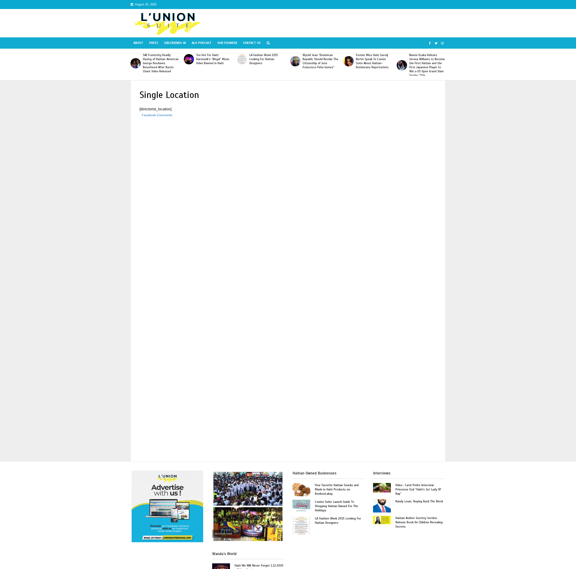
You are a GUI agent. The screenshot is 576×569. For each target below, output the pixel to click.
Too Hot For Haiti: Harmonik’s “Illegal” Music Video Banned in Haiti (213, 59)
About (138, 43)
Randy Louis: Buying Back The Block (419, 501)
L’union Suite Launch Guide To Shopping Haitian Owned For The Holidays (336, 506)
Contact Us (252, 43)
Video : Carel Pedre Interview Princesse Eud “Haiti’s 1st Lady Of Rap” (418, 489)
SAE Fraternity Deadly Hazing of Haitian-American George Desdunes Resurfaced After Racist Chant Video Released (161, 63)
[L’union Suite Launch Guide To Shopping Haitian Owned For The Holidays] (301, 506)
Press (153, 43)
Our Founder (227, 43)
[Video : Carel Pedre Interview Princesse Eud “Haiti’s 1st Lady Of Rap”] (382, 487)
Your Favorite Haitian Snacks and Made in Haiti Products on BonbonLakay (337, 489)
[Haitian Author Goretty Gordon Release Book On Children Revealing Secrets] (382, 519)
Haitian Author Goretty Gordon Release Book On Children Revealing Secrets (419, 522)
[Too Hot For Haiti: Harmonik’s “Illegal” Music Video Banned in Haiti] (189, 59)
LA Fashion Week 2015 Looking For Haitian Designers (264, 59)
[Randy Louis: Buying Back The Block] (382, 505)
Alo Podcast (202, 43)
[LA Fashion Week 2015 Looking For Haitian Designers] (242, 59)
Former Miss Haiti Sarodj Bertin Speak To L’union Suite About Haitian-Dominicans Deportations (372, 61)
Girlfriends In (175, 43)
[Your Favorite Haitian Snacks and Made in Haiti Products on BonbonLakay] (301, 489)
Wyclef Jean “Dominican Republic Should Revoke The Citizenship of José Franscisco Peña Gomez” (320, 61)
